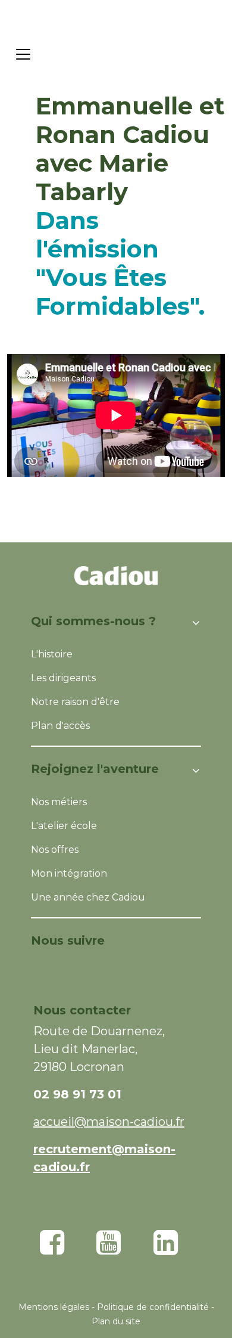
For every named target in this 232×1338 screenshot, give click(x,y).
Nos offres (55, 849)
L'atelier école (64, 825)
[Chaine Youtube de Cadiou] (108, 1249)
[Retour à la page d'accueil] (131, 54)
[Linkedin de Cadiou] (165, 1249)
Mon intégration (69, 873)
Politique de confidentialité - (155, 1307)
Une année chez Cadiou (88, 897)
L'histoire (52, 654)
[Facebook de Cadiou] (52, 1249)
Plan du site (116, 1321)
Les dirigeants (63, 678)
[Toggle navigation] (23, 54)
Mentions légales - (57, 1307)
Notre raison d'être (75, 701)
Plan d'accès (60, 725)
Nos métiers (59, 802)
